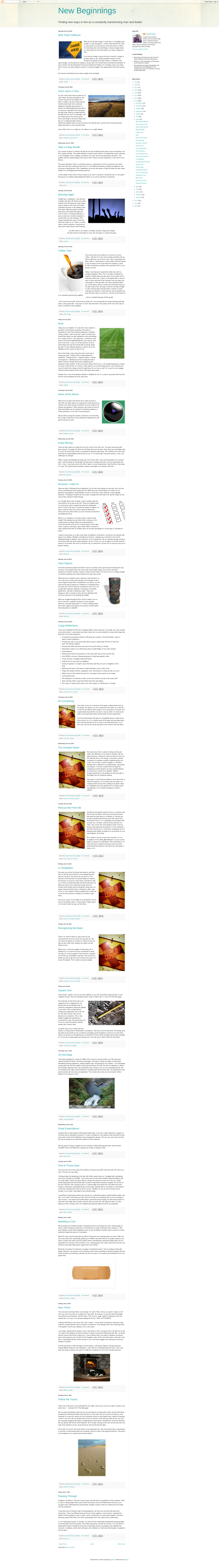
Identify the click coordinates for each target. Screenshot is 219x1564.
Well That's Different (69, 35)
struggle (69, 1212)
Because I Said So (68, 484)
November (139, 106)
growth (65, 1538)
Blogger (126, 1559)
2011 (136, 200)
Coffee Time (65, 250)
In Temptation (65, 868)
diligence (65, 1390)
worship (65, 241)
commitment (66, 1045)
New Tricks (64, 1307)
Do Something (66, 701)
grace (65, 858)
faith (64, 616)
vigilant (71, 1390)
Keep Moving (65, 442)
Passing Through (67, 1496)
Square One (65, 990)
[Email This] (93, 79)
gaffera (113, 1559)
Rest (60, 323)
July (137, 116)
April (137, 189)
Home (92, 1544)
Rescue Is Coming (72, 692)
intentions (72, 1486)
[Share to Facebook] (100, 79)
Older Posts (121, 1544)
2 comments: (85, 978)
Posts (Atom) (70, 1547)
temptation (77, 918)
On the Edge (65, 1054)
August (138, 114)
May (137, 186)
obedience (66, 137)
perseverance (74, 137)
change (65, 81)
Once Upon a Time (68, 91)
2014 (136, 95)
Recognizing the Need (70, 928)
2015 (136, 93)
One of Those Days (69, 1165)
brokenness (66, 1298)
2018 (136, 85)
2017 (136, 87)
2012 (136, 101)
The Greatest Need (68, 747)
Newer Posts (63, 1544)
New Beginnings (87, 10)
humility (73, 1298)
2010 (136, 203)
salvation (76, 798)
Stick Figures (65, 563)
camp (64, 692)
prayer (71, 433)
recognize (66, 981)
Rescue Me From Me (69, 807)
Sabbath (65, 385)
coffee (65, 314)
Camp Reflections (68, 625)
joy (68, 1538)
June (137, 119)
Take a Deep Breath (69, 147)
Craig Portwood (150, 34)
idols (67, 616)
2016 (136, 90)
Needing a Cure (67, 1221)
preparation (70, 1119)
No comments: (85, 79)
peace (65, 185)
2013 (136, 98)
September (139, 111)
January (138, 197)
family (69, 314)
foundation (74, 1045)
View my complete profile (140, 49)
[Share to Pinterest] (102, 79)
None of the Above (68, 394)
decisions (66, 1486)
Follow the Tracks (67, 1399)
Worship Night (66, 194)
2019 (136, 82)
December (139, 103)
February (139, 195)
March (138, 192)
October (138, 108)
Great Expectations (68, 1128)
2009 (136, 206)
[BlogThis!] (95, 79)
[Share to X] (97, 79)
